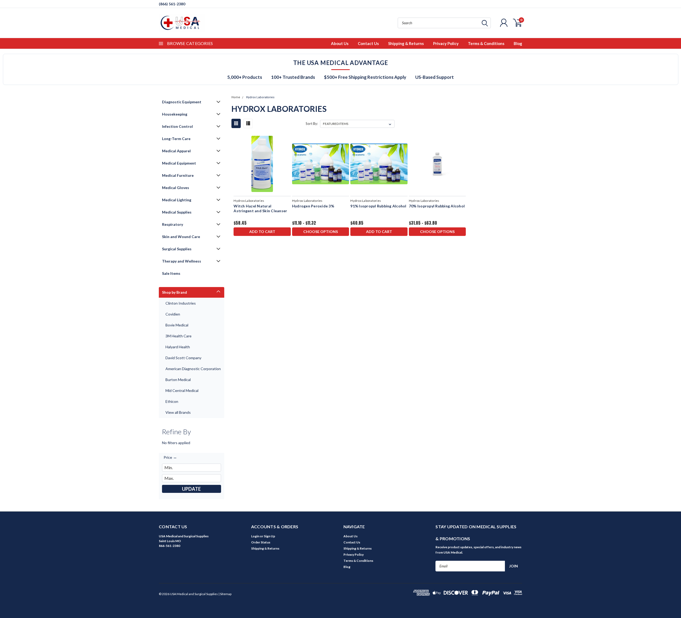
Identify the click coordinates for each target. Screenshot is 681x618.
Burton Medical (178, 379)
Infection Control (177, 126)
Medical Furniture (178, 175)
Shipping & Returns (406, 43)
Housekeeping (174, 114)
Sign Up (269, 536)
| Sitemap (224, 594)
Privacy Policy (446, 43)
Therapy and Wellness (181, 261)
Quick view (262, 164)
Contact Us (368, 43)
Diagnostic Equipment (181, 102)
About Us (339, 43)
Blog (518, 43)
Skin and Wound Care (181, 236)
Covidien (172, 314)
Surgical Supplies (177, 249)
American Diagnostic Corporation (193, 368)
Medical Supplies (177, 212)
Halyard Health (177, 347)
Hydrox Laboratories (260, 97)
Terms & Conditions (486, 43)
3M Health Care (178, 336)
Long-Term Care (176, 138)
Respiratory (172, 224)
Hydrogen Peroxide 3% (313, 206)
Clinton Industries (180, 303)
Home (235, 97)
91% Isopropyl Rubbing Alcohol (378, 206)
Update (191, 489)
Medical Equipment (179, 163)
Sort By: (312, 123)
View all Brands (178, 412)
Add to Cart (262, 231)
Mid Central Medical (181, 390)
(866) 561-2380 (172, 4)
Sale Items (171, 273)
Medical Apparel (176, 151)
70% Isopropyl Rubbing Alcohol (437, 206)
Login (255, 536)
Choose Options (320, 231)
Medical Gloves (175, 187)
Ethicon (171, 401)
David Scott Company (183, 357)
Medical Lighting (176, 200)
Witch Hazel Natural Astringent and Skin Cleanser (260, 208)
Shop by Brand (174, 292)
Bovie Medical (176, 325)
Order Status (260, 542)
